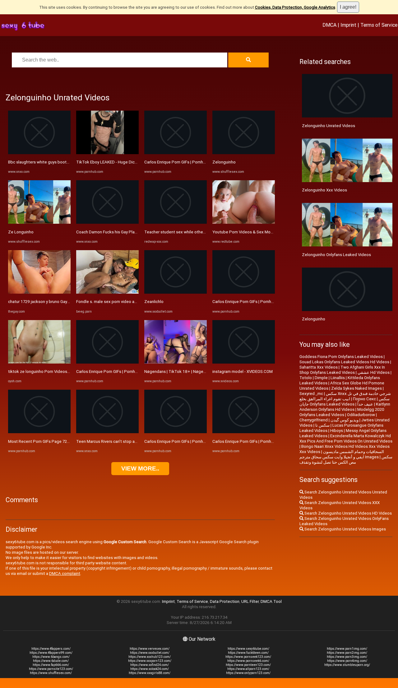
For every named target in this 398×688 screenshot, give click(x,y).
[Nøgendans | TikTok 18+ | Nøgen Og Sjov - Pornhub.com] (175, 362)
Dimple (321, 377)
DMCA (329, 25)
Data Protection (224, 601)
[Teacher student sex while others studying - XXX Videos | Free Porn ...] (175, 222)
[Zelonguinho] (243, 152)
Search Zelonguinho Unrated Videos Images (344, 529)
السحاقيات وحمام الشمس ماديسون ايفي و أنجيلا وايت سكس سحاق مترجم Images (341, 454)
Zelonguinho (224, 162)
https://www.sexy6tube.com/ (248, 649)
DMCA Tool (271, 601)
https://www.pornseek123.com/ (248, 657)
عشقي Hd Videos (374, 372)
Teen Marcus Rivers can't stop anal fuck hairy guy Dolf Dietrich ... (134, 441)
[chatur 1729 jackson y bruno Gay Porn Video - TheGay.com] (39, 292)
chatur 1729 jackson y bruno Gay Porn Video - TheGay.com (61, 301)
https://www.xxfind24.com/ (149, 665)
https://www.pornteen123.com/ (248, 665)
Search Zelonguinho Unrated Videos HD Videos (347, 513)
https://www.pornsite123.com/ (51, 669)
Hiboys (336, 430)
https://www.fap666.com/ (51, 665)
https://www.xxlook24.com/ (149, 669)
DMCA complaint (64, 573)
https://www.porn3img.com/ (347, 657)
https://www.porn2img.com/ (347, 653)
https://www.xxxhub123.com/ (149, 657)
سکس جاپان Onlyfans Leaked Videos (344, 401)
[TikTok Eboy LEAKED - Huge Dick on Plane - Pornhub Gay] (107, 152)
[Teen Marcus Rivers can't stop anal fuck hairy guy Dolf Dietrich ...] (107, 431)
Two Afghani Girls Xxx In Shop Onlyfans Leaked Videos (342, 370)
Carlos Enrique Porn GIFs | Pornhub (108, 371)
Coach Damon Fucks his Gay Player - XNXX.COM (120, 232)
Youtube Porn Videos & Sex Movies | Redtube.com (259, 232)
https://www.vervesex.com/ (149, 649)
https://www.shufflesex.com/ (51, 673)
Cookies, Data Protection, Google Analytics (295, 7)
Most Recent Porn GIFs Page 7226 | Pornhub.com (53, 441)
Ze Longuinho (21, 232)
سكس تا (322, 425)
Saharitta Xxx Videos (318, 367)
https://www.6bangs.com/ (51, 657)
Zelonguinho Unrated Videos (328, 125)
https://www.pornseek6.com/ (248, 661)
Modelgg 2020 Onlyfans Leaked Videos (341, 412)
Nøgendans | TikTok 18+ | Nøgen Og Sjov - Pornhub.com (196, 371)
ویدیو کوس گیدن (345, 420)
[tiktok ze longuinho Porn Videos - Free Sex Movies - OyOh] (39, 362)
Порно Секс (364, 398)
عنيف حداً (365, 404)
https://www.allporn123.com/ (248, 669)
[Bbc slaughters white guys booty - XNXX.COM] (39, 152)
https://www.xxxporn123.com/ (149, 661)
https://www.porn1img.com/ (347, 649)
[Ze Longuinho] (39, 222)
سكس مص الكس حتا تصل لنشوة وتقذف (345, 459)
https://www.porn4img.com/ (347, 661)
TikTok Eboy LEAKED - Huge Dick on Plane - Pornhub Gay (128, 162)
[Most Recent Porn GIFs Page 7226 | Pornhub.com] (39, 431)
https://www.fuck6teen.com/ (248, 653)
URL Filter (250, 601)
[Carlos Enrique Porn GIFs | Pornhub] (107, 362)
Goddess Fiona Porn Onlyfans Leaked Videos (341, 356)
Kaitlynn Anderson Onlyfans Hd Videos (344, 406)
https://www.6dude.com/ (51, 661)
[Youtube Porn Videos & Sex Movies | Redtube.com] (243, 222)
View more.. (140, 468)
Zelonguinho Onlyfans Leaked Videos (336, 254)
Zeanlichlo (154, 301)
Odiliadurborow (361, 414)
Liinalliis (338, 377)
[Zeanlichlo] (175, 292)
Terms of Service (378, 25)
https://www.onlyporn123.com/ (248, 673)
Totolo (305, 377)
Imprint (348, 25)
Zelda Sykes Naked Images (356, 388)
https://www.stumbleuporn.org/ (347, 665)
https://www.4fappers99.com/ (51, 653)
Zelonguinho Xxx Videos (324, 190)
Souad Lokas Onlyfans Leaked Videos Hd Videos (344, 362)
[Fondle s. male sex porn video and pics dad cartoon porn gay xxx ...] (107, 292)
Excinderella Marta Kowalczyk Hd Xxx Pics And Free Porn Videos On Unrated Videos (345, 438)
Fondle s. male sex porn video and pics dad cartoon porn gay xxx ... (137, 301)
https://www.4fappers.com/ (51, 649)
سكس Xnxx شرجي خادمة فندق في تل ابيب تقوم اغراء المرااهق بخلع (345, 396)
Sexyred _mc (311, 393)
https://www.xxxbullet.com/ (149, 653)
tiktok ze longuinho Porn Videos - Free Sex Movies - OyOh (61, 371)
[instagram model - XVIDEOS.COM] (243, 362)
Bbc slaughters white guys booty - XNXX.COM (50, 162)
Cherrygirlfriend (313, 420)
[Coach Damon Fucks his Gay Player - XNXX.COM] (107, 222)
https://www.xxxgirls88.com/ (149, 673)
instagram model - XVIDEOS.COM (242, 371)
